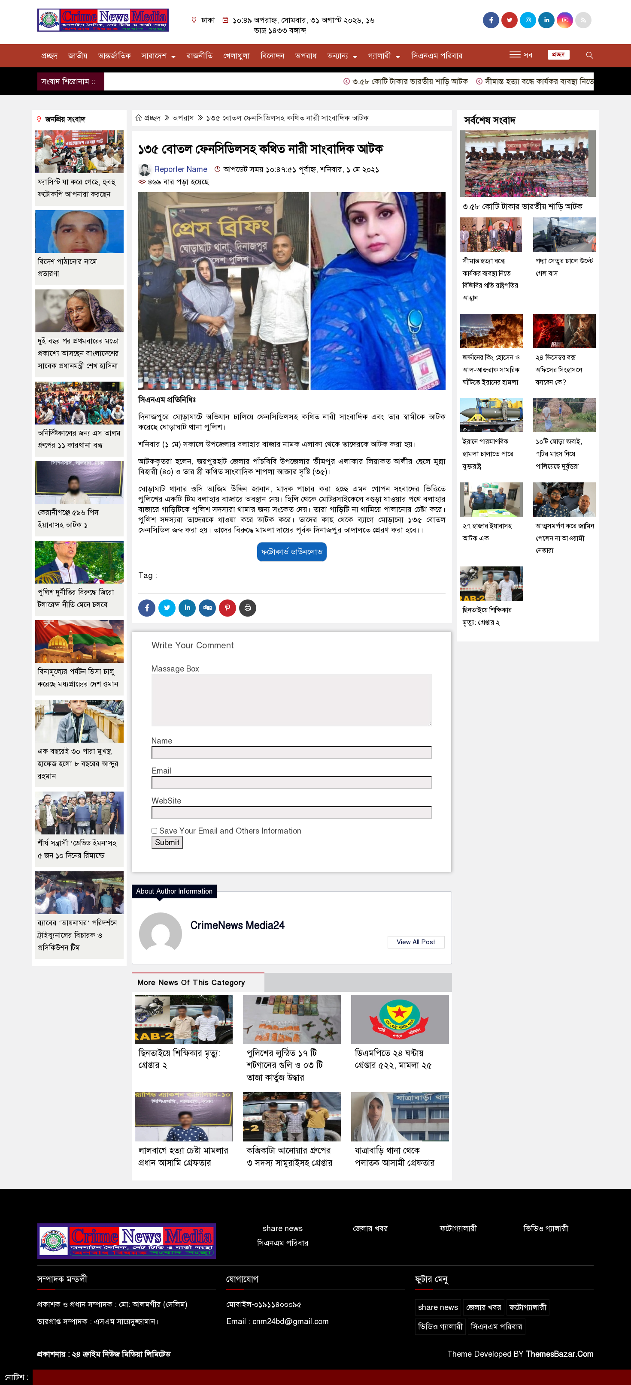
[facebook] (491, 20)
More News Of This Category (191, 982)
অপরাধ (306, 55)
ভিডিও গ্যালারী (546, 1228)
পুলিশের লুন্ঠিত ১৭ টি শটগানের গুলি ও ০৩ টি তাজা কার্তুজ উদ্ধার (285, 1066)
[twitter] (509, 20)
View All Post (416, 942)
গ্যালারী (379, 55)
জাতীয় (78, 55)
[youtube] (565, 20)
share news (283, 1228)
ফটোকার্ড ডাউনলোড (291, 552)
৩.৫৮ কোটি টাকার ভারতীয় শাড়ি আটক (374, 81)
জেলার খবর (370, 1228)
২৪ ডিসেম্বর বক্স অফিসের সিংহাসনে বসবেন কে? (559, 370)
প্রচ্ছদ (50, 55)
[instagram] (528, 20)
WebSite (166, 801)
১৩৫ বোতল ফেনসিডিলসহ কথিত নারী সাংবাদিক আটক (287, 118)
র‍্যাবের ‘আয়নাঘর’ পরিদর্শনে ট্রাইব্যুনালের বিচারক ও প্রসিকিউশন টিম (77, 935)
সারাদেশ (154, 55)
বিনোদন (273, 55)
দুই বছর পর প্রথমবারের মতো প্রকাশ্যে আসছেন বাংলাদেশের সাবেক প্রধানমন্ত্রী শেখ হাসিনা (78, 353)
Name (162, 741)
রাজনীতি (199, 55)
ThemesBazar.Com (560, 1354)
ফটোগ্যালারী (458, 1228)
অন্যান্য (338, 55)
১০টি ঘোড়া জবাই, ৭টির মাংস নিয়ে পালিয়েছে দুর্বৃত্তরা (559, 454)
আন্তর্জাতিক (114, 55)
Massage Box (175, 669)
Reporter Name (179, 169)
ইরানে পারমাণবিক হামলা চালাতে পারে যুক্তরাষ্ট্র (488, 454)
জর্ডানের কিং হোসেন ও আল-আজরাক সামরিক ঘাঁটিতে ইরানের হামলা (491, 370)
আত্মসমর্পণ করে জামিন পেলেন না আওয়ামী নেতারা (565, 538)
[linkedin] (546, 20)
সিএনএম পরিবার (437, 55)
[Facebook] (146, 608)
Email (161, 771)
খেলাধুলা (236, 55)
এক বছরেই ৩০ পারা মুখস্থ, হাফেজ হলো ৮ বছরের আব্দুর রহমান (78, 764)
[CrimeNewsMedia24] (103, 19)
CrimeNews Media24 (238, 925)
